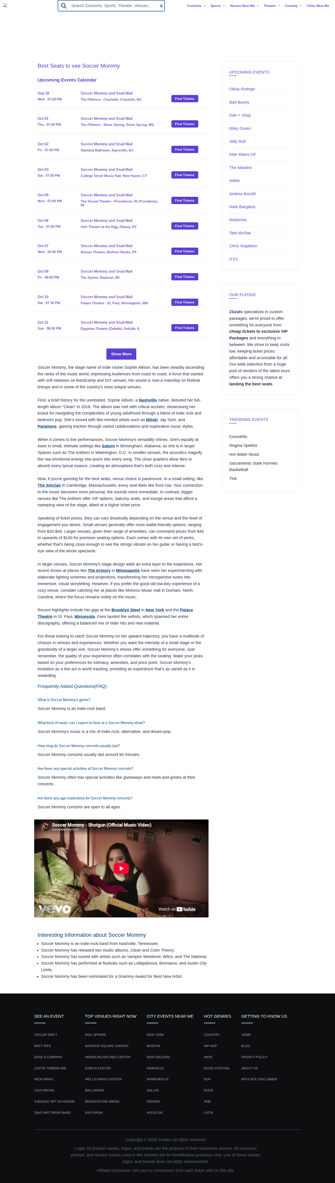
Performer (63, 45)
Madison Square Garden (106, 1046)
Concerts (194, 6)
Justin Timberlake (50, 1068)
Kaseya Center (98, 1068)
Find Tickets (184, 98)
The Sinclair (49, 485)
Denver (153, 1101)
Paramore (47, 426)
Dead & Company (48, 1057)
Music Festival (217, 1068)
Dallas (153, 1090)
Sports (216, 6)
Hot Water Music (244, 454)
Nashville (148, 400)
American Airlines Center (108, 1057)
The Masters (240, 167)
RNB (207, 1101)
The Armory (99, 570)
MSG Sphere (95, 1035)
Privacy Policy (254, 1057)
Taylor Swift (45, 1035)
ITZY (233, 259)
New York (155, 610)
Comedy (291, 6)
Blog (245, 1046)
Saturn (108, 446)
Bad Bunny (239, 102)
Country (212, 1035)
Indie (208, 1057)
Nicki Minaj (43, 1079)
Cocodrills (238, 436)
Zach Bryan (44, 1090)
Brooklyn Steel (125, 610)
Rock (208, 1090)
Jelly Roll (237, 141)
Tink (233, 478)
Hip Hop (210, 1046)
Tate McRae (240, 233)
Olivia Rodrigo (242, 89)
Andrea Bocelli (242, 194)
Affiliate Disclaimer (259, 1079)
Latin (208, 1112)
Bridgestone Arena (102, 1101)
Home (43, 45)
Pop (207, 1079)
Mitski (152, 419)
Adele (234, 180)
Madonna (237, 220)
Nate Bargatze (242, 207)
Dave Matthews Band (52, 1112)
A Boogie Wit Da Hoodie (54, 1101)
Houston (155, 1112)
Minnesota (85, 616)
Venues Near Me (242, 6)
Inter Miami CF (242, 154)
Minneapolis (128, 570)
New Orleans (158, 1057)
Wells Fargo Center (103, 1079)
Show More (121, 354)
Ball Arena (94, 1090)
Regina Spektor (243, 445)
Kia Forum (94, 1112)
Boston (153, 1046)
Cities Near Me (318, 6)
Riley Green (240, 128)
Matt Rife (42, 1046)
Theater (270, 6)
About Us (249, 1068)
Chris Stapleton (243, 246)
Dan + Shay (240, 115)
